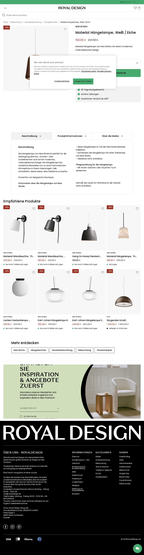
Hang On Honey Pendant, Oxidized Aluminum (86, 256)
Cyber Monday (125, 480)
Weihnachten (124, 484)
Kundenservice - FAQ (80, 460)
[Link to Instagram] (12, 526)
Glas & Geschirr (102, 467)
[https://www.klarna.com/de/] (29, 539)
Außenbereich (101, 477)
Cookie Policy (77, 482)
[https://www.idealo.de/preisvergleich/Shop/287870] (39, 539)
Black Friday (124, 477)
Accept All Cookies (83, 81)
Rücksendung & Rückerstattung (79, 467)
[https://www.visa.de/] (8, 539)
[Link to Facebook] (5, 526)
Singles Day (124, 473)
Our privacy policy (88, 71)
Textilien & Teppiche (104, 470)
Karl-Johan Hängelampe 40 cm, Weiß (53, 320)
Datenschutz (77, 475)
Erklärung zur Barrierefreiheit (78, 489)
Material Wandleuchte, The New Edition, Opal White (18, 256)
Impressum (77, 478)
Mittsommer (124, 470)
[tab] (31, 136)
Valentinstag (124, 456)
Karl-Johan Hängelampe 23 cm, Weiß (87, 320)
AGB (74, 472)
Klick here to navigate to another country (20, 473)
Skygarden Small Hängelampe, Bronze (118, 320)
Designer (75, 485)
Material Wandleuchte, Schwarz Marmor (51, 256)
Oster (121, 460)
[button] (135, 7)
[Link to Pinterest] (19, 526)
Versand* (76, 463)
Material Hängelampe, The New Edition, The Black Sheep (122, 256)
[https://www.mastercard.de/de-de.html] (17, 539)
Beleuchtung (101, 463)
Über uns (75, 456)
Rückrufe (75, 494)
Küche (98, 473)
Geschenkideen (125, 463)
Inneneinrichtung (103, 460)
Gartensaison (125, 467)
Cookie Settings (61, 81)
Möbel (98, 456)
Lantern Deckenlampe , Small (16, 320)
